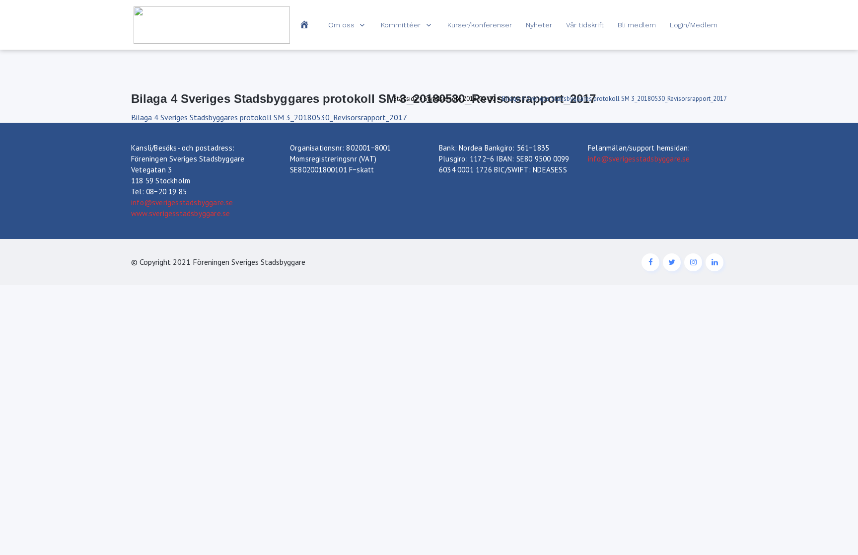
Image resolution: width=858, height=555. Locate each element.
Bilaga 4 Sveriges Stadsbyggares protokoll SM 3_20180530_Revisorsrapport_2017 (269, 117)
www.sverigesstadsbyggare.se (180, 213)
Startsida (405, 98)
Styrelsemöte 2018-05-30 (460, 98)
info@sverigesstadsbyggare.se (182, 202)
